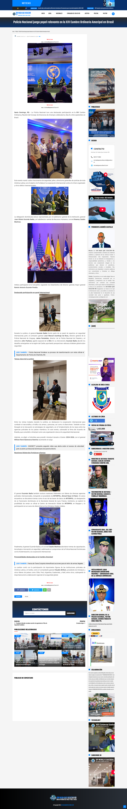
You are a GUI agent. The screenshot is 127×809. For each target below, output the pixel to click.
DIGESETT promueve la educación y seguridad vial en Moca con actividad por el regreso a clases (26, 646)
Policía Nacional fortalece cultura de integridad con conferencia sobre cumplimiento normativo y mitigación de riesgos (49, 662)
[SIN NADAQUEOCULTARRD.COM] (63, 801)
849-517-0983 (97, 157)
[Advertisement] (94, 36)
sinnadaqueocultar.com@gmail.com (103, 161)
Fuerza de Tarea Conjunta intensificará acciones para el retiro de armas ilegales (55, 563)
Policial (26, 597)
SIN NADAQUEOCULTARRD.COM (67, 805)
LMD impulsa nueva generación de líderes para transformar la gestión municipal (74, 8)
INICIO (43, 13)
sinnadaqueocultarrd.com (101, 165)
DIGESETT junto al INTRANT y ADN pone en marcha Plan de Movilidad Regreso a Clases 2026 (49, 646)
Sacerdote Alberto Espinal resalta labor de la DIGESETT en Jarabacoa (72, 647)
